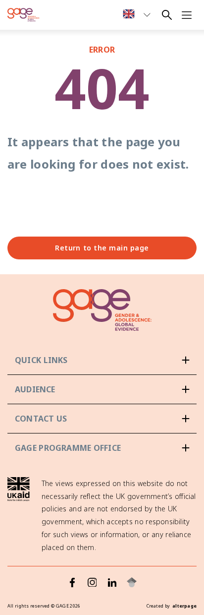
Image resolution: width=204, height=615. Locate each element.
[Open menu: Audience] (102, 389)
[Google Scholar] (132, 582)
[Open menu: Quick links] (102, 360)
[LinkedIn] (112, 582)
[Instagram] (92, 582)
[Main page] (23, 14)
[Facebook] (72, 582)
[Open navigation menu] (187, 15)
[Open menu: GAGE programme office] (102, 448)
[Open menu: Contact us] (102, 419)
